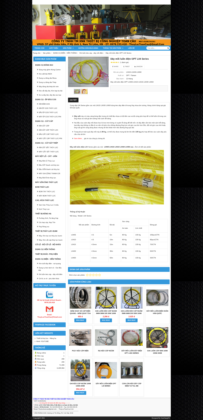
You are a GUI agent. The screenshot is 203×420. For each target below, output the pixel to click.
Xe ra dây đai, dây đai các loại (50, 95)
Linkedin (139, 66)
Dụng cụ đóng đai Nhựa (48, 78)
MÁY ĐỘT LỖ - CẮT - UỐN (46, 156)
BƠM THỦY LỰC (42, 187)
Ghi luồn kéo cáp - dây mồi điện (50, 274)
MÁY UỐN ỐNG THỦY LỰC (46, 182)
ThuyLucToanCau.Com (66, 409)
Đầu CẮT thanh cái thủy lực (49, 165)
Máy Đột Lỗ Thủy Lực (47, 161)
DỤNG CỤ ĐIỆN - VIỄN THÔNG (48, 259)
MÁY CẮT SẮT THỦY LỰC (49, 152)
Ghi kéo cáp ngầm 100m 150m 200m (80, 385)
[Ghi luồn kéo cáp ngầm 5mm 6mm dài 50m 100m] (132, 298)
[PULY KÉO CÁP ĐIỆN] (80, 337)
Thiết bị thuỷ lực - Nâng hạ (46, 338)
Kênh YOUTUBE (42, 341)
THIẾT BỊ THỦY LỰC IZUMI (46, 231)
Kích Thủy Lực (44, 209)
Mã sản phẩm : (119, 72)
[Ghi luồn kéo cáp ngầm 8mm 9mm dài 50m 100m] (106, 298)
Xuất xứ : (121, 75)
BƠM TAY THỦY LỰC (47, 191)
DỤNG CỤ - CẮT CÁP (44, 121)
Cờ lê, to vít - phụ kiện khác (49, 278)
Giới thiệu (53, 48)
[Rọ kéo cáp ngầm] (106, 337)
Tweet (127, 66)
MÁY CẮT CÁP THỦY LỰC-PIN (50, 138)
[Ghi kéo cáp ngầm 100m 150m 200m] (80, 370)
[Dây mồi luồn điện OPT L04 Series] (88, 72)
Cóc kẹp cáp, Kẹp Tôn (47, 222)
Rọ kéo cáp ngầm (106, 351)
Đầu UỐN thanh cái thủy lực (49, 169)
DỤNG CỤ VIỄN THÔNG (45, 249)
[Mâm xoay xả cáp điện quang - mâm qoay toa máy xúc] (80, 298)
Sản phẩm (67, 48)
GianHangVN (165, 418)
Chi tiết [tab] (73, 100)
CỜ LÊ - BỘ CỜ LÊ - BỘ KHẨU (48, 244)
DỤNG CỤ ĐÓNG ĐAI (44, 65)
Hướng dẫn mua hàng (88, 48)
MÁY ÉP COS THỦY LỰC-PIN (50, 117)
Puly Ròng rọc (44, 227)
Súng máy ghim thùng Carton (50, 70)
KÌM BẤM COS (44, 104)
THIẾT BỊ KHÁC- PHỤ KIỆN (46, 254)
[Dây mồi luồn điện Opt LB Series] (106, 370)
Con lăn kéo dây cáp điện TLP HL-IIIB (131, 385)
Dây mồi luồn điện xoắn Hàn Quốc (157, 312)
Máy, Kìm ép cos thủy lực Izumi (50, 236)
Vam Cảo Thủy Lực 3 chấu (49, 205)
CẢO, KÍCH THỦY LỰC (44, 200)
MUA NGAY (80, 320)
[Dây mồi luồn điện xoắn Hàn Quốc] (157, 298)
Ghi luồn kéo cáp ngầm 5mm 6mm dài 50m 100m (131, 312)
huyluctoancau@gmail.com (48, 409)
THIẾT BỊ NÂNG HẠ (43, 214)
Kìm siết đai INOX (45, 74)
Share (115, 66)
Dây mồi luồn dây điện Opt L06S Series (131, 352)
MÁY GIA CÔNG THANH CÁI (49, 173)
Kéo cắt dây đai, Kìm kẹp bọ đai (50, 91)
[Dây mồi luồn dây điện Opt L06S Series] (132, 337)
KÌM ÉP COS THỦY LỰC (48, 108)
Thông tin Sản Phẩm (112, 48)
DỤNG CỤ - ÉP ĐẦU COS (45, 99)
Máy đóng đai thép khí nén (49, 86)
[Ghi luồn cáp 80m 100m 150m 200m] (157, 337)
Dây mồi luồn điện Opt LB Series (106, 385)
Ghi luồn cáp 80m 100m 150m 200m (157, 352)
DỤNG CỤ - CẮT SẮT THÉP (46, 143)
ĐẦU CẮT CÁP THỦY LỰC (49, 134)
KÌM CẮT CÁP (44, 126)
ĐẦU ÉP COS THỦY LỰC (48, 112)
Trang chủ (39, 48)
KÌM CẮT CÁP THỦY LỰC (48, 130)
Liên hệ (131, 48)
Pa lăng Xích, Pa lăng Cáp (48, 218)
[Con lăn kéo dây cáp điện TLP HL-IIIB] (132, 370)
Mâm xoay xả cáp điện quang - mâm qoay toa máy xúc (80, 313)
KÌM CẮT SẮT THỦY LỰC (48, 147)
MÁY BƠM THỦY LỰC (47, 196)
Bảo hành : (120, 79)
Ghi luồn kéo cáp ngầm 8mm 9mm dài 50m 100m (106, 312)
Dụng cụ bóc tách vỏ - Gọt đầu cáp (50, 269)
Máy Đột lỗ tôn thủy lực (47, 178)
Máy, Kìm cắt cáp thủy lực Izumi (50, 240)
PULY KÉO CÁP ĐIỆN (80, 351)
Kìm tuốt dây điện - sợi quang (50, 263)
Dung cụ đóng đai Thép (47, 82)
